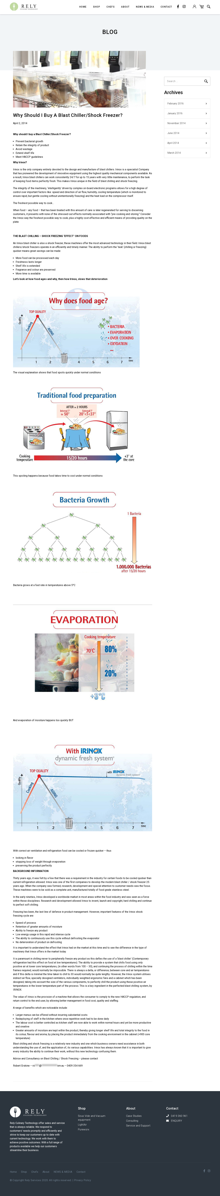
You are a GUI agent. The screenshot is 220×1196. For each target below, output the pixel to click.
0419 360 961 (179, 1115)
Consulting (132, 1120)
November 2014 (176, 123)
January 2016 (174, 113)
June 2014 (173, 133)
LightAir (82, 1124)
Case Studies (134, 1115)
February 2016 (175, 103)
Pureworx (83, 1129)
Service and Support (138, 1125)
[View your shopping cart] (201, 7)
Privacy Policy (82, 1180)
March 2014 (174, 152)
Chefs (110, 6)
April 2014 (173, 142)
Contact (166, 6)
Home (83, 6)
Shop (96, 6)
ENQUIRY (176, 1120)
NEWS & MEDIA (145, 6)
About (125, 6)
